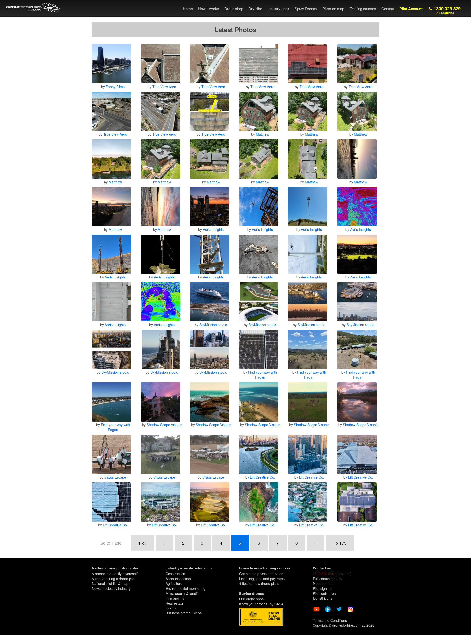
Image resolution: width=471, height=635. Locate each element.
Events (171, 608)
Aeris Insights (213, 229)
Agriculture (174, 583)
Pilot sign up (322, 588)
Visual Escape (115, 477)
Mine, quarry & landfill (182, 593)
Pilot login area (324, 593)
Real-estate (174, 603)
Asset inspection (178, 578)
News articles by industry (111, 588)
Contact (387, 8)
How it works (208, 8)
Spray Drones (306, 8)
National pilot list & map (110, 583)
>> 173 (340, 543)
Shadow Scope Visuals (164, 424)
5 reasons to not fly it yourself (115, 573)
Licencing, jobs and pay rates (262, 578)
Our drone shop (251, 598)
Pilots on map (333, 8)
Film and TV (175, 598)
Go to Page (111, 543)
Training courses (363, 8)
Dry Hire (255, 8)
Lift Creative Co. (262, 477)
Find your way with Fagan (262, 375)
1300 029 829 (446, 10)
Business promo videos (184, 612)
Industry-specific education (189, 568)
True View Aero (164, 86)
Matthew (262, 134)
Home (188, 8)
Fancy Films (115, 86)
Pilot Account (411, 8)
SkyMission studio (213, 324)
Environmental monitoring (185, 588)
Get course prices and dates (261, 573)
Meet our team (324, 583)
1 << (142, 543)
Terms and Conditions (330, 620)
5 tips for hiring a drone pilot (113, 578)
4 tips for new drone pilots (259, 583)
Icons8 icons (322, 598)
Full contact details (327, 578)
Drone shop (233, 8)
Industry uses (278, 8)
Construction (175, 573)
